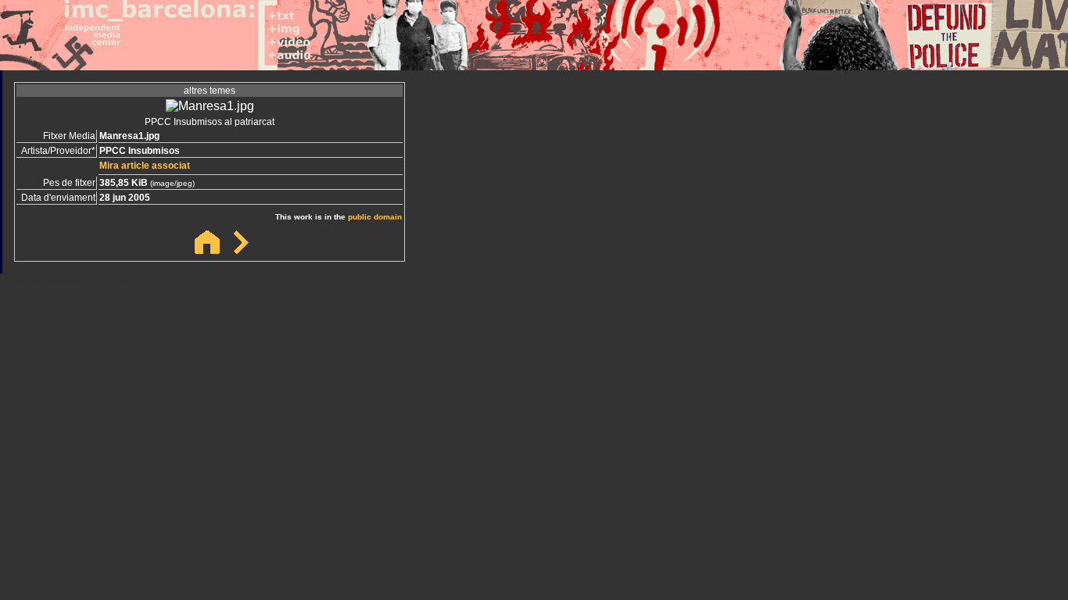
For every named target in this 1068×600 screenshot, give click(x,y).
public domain (375, 216)
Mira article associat (144, 165)
